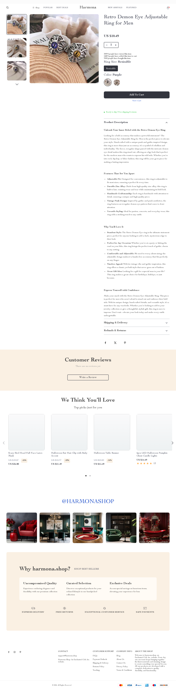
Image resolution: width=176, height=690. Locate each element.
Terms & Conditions (124, 670)
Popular (48, 8)
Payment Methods (100, 659)
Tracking (96, 670)
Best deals (62, 8)
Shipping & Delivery (100, 663)
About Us (120, 659)
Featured (131, 8)
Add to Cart (136, 95)
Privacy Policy (122, 667)
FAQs (95, 656)
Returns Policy (98, 667)
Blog (118, 656)
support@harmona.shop (67, 656)
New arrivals (115, 8)
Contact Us (120, 663)
